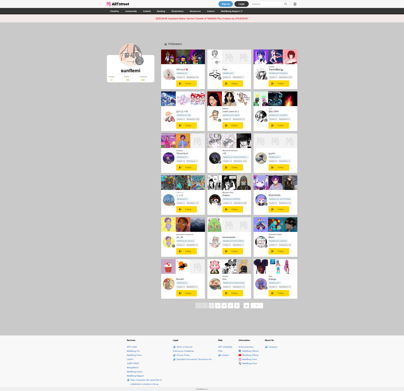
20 (246, 305)
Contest (147, 11)
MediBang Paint (134, 355)
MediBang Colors (135, 371)
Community (131, 11)
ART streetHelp (225, 346)
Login (242, 4)
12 (111, 79)
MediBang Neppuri (233, 11)
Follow (188, 83)
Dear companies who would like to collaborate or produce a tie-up (146, 381)
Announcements (246, 346)
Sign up (226, 4)
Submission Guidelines (183, 350)
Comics (211, 11)
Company (272, 346)
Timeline (114, 11)
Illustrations (177, 11)
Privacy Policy (183, 355)
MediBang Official (250, 350)
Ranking (161, 11)
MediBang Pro (133, 350)
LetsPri (130, 359)
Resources (195, 11)
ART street (132, 346)
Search (286, 4)
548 (143, 79)
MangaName (132, 367)
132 (127, 79)
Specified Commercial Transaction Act (194, 359)
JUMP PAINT (133, 363)
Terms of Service (184, 346)
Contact (225, 355)
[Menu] (295, 4)
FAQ (220, 350)
